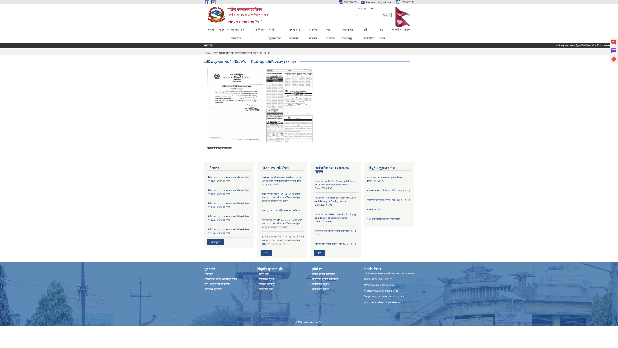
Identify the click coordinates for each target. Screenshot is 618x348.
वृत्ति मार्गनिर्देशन (369, 34)
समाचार (209, 274)
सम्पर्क (407, 29)
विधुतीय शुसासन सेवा (274, 34)
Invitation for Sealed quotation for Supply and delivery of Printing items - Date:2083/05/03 (335, 201)
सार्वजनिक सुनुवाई (320, 284)
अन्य (266, 252)
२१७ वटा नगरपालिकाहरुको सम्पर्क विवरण (383, 219)
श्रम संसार (382, 34)
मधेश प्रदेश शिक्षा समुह (348, 34)
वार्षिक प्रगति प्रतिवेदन (323, 274)
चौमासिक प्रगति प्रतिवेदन (325, 279)
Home (207, 53)
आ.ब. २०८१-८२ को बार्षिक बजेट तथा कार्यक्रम (281, 210)
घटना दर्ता (264, 274)
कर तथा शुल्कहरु (213, 289)
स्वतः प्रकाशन (330, 34)
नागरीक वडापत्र (373, 209)
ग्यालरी (395, 29)
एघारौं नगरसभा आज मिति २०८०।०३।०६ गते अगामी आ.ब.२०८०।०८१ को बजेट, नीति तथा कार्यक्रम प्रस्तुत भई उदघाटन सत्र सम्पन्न (283, 240)
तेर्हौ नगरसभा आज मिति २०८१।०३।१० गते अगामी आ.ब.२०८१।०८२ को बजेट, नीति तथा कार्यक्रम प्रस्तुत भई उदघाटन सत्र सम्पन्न (282, 223)
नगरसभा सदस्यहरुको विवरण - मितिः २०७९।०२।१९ (388, 190)
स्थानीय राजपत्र (313, 34)
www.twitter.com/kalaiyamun (386, 302)
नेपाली (373, 9)
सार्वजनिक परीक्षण (320, 289)
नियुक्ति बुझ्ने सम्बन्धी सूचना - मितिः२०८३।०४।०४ (335, 244)
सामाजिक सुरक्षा (266, 279)
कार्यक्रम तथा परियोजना (238, 34)
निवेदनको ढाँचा (266, 289)
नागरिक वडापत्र (267, 284)
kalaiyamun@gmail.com (382, 285)
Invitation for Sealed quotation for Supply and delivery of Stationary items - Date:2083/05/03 (335, 218)
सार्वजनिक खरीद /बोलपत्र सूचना (221, 279)
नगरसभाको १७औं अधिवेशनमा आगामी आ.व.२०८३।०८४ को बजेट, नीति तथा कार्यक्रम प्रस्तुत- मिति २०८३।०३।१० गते (282, 181)
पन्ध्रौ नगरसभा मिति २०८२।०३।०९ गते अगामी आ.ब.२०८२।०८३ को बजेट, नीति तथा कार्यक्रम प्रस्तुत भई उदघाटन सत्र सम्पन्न (281, 197)
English (361, 9)
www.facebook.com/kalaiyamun (388, 296)
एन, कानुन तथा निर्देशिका (217, 284)
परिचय (222, 29)
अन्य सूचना (215, 242)
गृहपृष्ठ (211, 29)
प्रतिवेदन (259, 29)
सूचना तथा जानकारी (294, 34)
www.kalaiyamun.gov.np (385, 290)
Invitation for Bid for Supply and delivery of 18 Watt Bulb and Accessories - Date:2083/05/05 (335, 184)
